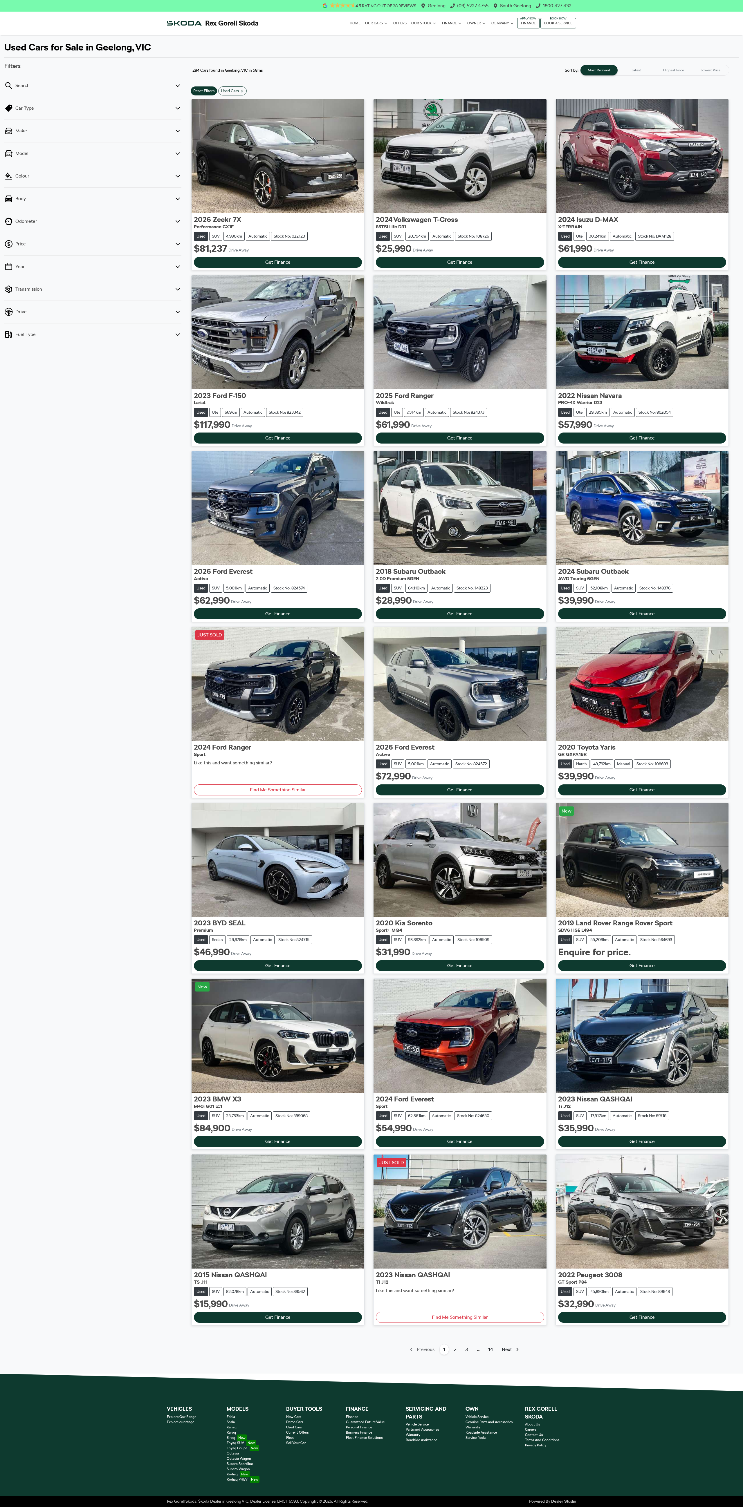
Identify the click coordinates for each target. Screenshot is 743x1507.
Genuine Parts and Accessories (489, 1422)
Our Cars (374, 23)
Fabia (231, 1417)
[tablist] (654, 70)
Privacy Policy (535, 1445)
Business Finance (359, 1432)
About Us (532, 1424)
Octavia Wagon (239, 1459)
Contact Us (534, 1435)
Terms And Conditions (542, 1440)
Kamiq (232, 1427)
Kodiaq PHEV (237, 1479)
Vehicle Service (417, 1424)
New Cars (293, 1417)
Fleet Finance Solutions (364, 1438)
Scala (231, 1422)
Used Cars (294, 1427)
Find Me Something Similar (278, 790)
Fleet (290, 1438)
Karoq (231, 1432)
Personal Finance (359, 1427)
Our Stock (421, 23)
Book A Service (558, 23)
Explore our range (180, 1422)
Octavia (233, 1453)
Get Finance (278, 262)
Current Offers (297, 1432)
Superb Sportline (240, 1464)
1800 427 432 (557, 5)
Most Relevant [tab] (599, 70)
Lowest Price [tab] (710, 70)
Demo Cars (294, 1422)
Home (355, 23)
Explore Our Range (181, 1417)
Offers (400, 23)
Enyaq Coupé (237, 1448)
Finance (449, 23)
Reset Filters (203, 90)
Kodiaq (232, 1474)
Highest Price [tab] (673, 70)
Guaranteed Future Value (365, 1422)
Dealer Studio (563, 1501)
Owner (474, 23)
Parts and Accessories (422, 1430)
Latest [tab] (636, 70)
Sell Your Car (296, 1443)
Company (500, 23)
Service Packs (476, 1438)
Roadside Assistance (421, 1440)
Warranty (413, 1435)
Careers (530, 1430)
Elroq (231, 1438)
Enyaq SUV (235, 1443)
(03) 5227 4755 (472, 5)
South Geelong (515, 5)
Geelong (437, 5)
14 (490, 1349)
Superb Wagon (238, 1469)
